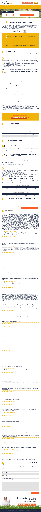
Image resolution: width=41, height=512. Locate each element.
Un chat (16, 15)
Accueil (6, 5)
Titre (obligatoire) (4, 477)
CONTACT (32, 510)
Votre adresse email (5, 472)
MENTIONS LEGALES (20, 510)
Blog (36, 2)
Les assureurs (20, 7)
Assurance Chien (13, 5)
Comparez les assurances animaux (29, 208)
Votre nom (3, 470)
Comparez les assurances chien (18, 117)
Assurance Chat (20, 5)
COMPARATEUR (11, 510)
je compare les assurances (26, 15)
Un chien (9, 15)
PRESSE (27, 510)
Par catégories (33, 5)
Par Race (27, 5)
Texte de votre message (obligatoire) (7, 479)
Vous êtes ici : (5, 19)
